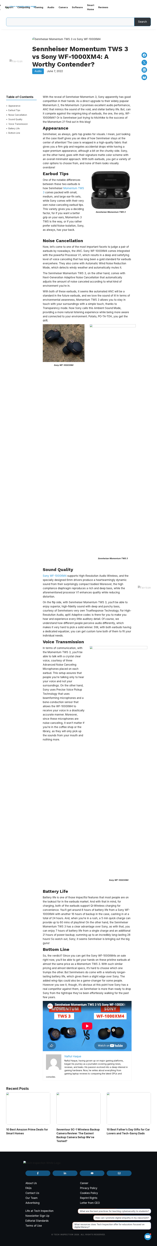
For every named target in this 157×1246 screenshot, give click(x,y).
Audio (38, 71)
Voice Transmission (18, 124)
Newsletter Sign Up (37, 1215)
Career (84, 1183)
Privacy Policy (88, 1188)
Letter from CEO (90, 1202)
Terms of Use (33, 1225)
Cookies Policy (89, 1193)
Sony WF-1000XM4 (55, 575)
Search (142, 21)
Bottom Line (14, 133)
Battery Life (14, 128)
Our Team (31, 1197)
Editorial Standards (37, 1220)
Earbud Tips (14, 110)
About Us (31, 1183)
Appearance (14, 106)
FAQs (28, 1188)
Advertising (32, 1202)
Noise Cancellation (17, 115)
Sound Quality (15, 119)
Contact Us (32, 1193)
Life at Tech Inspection (39, 1210)
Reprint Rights (88, 1197)
